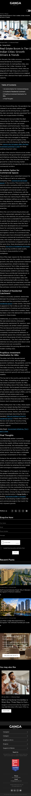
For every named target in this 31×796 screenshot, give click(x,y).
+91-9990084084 (16, 777)
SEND (15, 552)
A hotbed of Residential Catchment (14, 91)
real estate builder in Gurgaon (15, 496)
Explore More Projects (11, 655)
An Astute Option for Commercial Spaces (16, 89)
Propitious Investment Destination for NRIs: (14, 95)
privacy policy (12, 548)
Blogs (6, 13)
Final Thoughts (8, 98)
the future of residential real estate (18, 246)
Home (2, 13)
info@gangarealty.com (16, 780)
